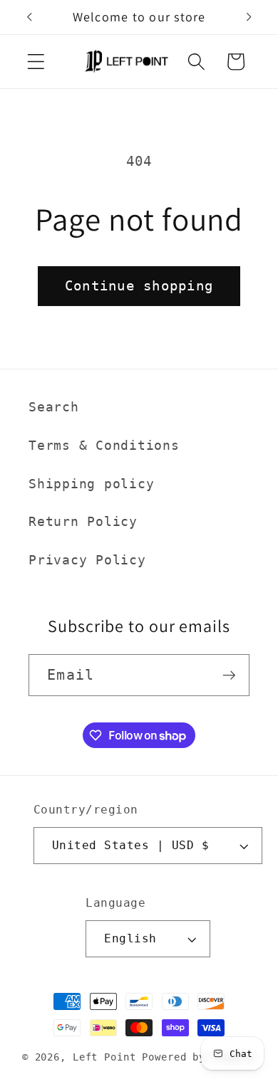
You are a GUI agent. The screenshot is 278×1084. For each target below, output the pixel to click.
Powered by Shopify (199, 1057)
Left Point (104, 1057)
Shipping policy (91, 484)
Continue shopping (139, 285)
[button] (36, 61)
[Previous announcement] (29, 17)
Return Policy (83, 522)
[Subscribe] (229, 674)
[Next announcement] (248, 17)
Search (54, 407)
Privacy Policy (87, 560)
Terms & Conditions (104, 445)
